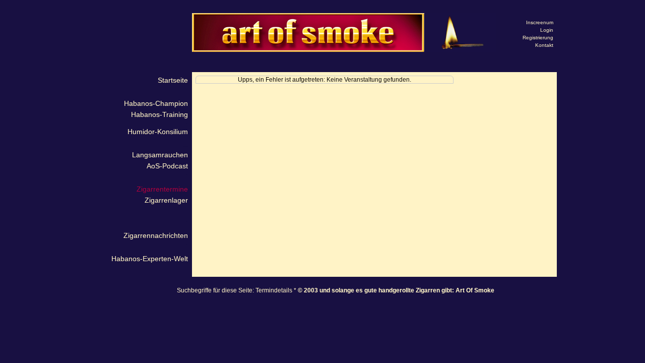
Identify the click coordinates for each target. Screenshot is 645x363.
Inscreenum (539, 22)
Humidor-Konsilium (157, 132)
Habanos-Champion (156, 103)
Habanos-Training (159, 114)
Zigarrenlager (166, 200)
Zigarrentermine (162, 189)
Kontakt (544, 45)
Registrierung (538, 37)
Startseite (173, 80)
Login (546, 30)
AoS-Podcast (167, 166)
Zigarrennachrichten (155, 235)
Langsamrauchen (160, 155)
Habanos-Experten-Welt (149, 259)
